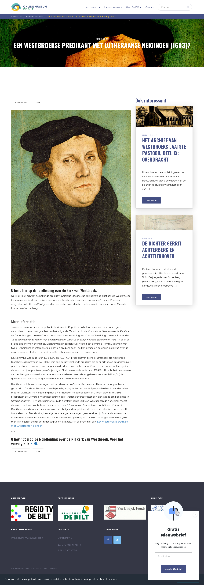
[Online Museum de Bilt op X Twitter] (117, 540)
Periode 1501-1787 (34, 17)
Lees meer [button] (112, 579)
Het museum (91, 7)
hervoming (21, 102)
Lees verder (151, 200)
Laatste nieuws (112, 7)
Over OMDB (132, 7)
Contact (149, 7)
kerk (38, 102)
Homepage (16, 17)
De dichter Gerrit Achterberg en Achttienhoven (162, 250)
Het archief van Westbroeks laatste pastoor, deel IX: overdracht (164, 150)
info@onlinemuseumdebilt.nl (27, 537)
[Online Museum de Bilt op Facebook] (108, 540)
